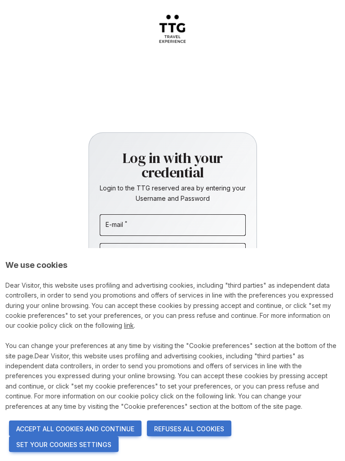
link (129, 325)
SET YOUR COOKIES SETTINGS (63, 444)
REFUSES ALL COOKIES (189, 429)
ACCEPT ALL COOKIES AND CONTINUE (75, 429)
